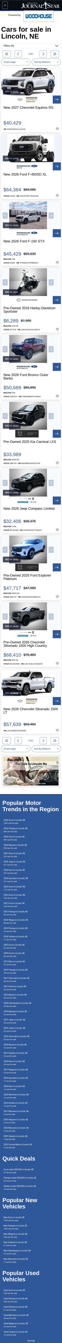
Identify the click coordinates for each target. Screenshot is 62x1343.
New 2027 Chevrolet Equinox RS (28, 107)
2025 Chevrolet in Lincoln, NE (17, 1038)
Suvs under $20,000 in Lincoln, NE (19, 1171)
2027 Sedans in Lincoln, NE (16, 1054)
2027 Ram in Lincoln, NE (14, 963)
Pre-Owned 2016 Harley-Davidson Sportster (29, 309)
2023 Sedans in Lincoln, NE (16, 1104)
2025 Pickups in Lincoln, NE (16, 971)
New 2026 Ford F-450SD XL (25, 174)
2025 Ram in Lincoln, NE (14, 1087)
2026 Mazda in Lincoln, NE (15, 846)
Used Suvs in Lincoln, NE (14, 1291)
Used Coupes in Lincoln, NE (16, 1333)
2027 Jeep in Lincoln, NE (14, 1021)
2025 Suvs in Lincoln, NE (14, 888)
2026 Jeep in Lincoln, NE (14, 863)
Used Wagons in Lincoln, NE (16, 1325)
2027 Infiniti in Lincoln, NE (15, 988)
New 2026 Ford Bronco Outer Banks (25, 376)
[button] (5, 82)
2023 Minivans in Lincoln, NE (16, 1129)
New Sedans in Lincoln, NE (15, 1243)
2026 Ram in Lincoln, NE (14, 871)
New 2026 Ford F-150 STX (24, 241)
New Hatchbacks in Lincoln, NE (17, 1252)
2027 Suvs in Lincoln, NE (14, 855)
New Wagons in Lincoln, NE (16, 1235)
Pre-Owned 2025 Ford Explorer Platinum (27, 577)
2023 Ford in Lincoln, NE (14, 946)
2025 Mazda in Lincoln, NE (15, 1013)
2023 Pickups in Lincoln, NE (16, 929)
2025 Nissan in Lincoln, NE (15, 1046)
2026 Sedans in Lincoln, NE (16, 938)
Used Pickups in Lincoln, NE (16, 1300)
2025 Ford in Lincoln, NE (14, 954)
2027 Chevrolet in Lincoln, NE (17, 979)
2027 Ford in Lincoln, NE (14, 904)
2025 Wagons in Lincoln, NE (16, 1121)
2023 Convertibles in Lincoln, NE (18, 1146)
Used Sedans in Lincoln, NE (16, 1308)
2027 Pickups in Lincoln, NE (16, 913)
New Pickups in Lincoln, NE (15, 1227)
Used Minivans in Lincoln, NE (16, 1316)
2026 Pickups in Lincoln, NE (16, 830)
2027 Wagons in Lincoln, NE (16, 1071)
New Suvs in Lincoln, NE (14, 1219)
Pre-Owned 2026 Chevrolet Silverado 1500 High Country (25, 644)
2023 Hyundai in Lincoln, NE (16, 1079)
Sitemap (31, 1341)
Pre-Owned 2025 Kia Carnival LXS (29, 441)
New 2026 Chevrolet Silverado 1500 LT (30, 710)
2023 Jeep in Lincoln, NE (14, 1029)
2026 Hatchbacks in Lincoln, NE (17, 1004)
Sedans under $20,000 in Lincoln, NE (20, 1187)
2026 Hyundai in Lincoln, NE (16, 879)
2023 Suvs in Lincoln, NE (14, 896)
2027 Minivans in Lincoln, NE (16, 1112)
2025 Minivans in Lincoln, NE (16, 1096)
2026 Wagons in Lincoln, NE (16, 921)
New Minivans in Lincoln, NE (16, 1260)
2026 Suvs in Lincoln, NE (14, 821)
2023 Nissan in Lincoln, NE (15, 996)
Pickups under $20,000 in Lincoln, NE (20, 1179)
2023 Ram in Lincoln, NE (14, 1062)
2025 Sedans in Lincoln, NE (16, 1137)
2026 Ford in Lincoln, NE (14, 838)
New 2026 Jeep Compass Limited (29, 508)
